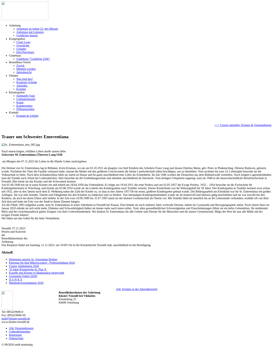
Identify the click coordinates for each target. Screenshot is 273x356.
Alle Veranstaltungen (21, 328)
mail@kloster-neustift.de (15, 318)
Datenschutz (16, 338)
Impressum (15, 334)
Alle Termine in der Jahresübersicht (136, 289)
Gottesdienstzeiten (19, 331)
